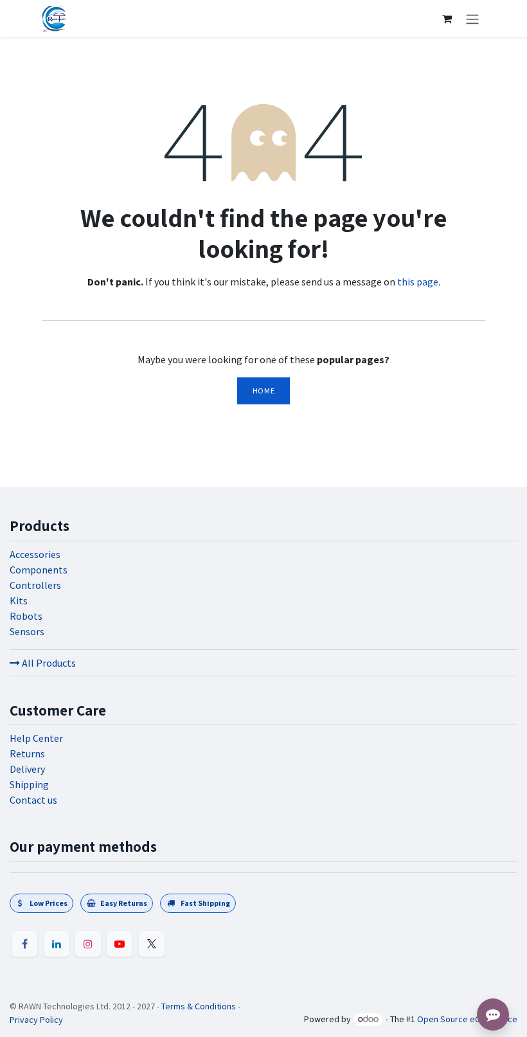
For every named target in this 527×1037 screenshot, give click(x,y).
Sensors (27, 631)
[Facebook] (24, 944)
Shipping (29, 784)
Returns (27, 753)
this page (417, 281)
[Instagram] (88, 944)
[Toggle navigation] (472, 18)
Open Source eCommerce (467, 1019)
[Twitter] (152, 944)
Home (263, 390)
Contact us (33, 799)
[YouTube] (119, 944)
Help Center (36, 738)
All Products (48, 662)
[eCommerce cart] (447, 19)
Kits (19, 600)
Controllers (35, 585)
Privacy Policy (36, 1019)
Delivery (27, 768)
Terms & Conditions (198, 1006)
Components (38, 569)
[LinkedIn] (56, 944)
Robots (26, 615)
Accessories (35, 554)
